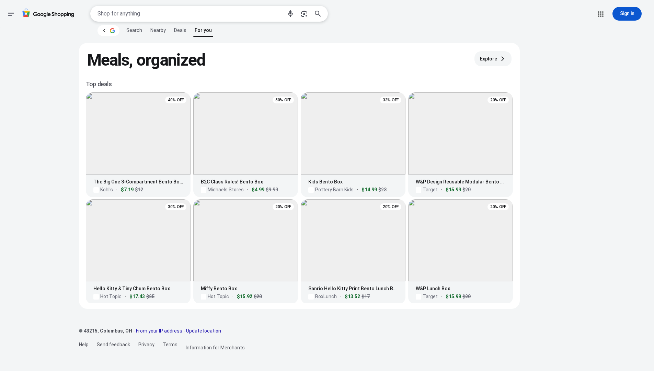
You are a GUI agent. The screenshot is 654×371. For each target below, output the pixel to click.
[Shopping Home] (48, 14)
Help (84, 344)
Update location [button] (203, 331)
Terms (170, 344)
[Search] (320, 13)
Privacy (146, 344)
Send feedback (113, 344)
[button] (290, 13)
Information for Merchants (215, 347)
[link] (134, 30)
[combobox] (189, 13)
